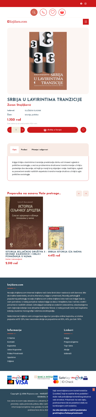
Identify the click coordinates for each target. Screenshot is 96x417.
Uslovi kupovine (14, 349)
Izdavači (67, 353)
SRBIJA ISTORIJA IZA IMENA (65, 252)
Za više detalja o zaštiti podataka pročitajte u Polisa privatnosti (70, 411)
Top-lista (68, 345)
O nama (11, 338)
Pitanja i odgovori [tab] (40, 150)
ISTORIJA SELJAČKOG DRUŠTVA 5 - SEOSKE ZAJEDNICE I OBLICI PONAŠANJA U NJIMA (26, 254)
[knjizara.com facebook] (81, 3)
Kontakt (11, 342)
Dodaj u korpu (54, 130)
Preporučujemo (71, 342)
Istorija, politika (31, 114)
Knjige (66, 338)
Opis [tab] (14, 150)
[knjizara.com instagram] (85, 3)
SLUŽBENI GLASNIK (33, 110)
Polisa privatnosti (15, 353)
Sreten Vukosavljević (14, 259)
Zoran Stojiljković (19, 105)
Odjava (10, 361)
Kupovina (11, 345)
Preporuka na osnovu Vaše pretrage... (34, 193)
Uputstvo (11, 357)
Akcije (66, 349)
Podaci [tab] (24, 150)
